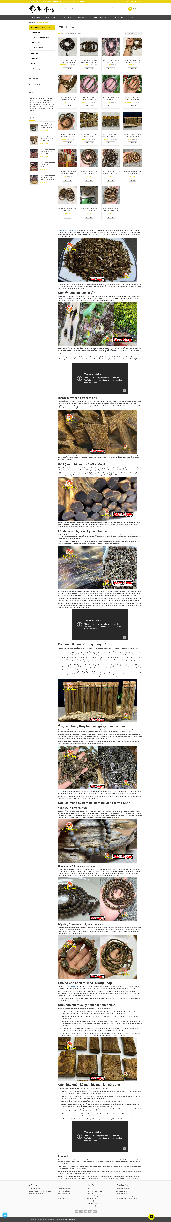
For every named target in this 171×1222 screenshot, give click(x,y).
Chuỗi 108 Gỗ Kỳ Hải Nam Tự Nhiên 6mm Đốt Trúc (132, 61)
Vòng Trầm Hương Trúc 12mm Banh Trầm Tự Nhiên (47, 164)
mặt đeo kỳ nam (42, 106)
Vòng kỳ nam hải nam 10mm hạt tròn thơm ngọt (67, 209)
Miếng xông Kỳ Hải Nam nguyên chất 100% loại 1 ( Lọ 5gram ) (111, 135)
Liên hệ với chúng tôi (35, 1196)
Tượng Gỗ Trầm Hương (40, 37)
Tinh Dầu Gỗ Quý (37, 48)
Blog (132, 17)
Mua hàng (67, 69)
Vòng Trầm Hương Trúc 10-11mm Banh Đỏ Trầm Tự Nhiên (47, 151)
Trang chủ (36, 17)
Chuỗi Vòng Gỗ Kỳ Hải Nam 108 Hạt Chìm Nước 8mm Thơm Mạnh (67, 61)
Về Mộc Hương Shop (64, 1188)
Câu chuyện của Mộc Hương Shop (40, 1191)
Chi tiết (89, 180)
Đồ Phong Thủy (36, 63)
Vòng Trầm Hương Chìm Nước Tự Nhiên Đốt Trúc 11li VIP (46, 138)
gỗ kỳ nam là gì (37, 102)
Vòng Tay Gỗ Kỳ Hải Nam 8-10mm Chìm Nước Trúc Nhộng (89, 98)
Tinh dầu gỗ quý (99, 17)
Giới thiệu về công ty (35, 1188)
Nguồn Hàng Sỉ (63, 1198)
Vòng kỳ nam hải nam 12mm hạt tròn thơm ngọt (133, 172)
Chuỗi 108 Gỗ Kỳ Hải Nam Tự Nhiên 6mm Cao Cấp (67, 98)
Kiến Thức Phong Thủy (65, 1196)
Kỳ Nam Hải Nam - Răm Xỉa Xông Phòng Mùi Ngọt (67, 172)
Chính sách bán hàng (122, 1188)
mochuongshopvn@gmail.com (52, 1)
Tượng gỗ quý (36, 69)
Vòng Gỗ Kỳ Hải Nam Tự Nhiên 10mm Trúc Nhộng (67, 135)
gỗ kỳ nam (39, 100)
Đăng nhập (129, 1)
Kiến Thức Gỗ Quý (64, 1191)
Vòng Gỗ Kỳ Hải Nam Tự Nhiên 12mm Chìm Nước (89, 61)
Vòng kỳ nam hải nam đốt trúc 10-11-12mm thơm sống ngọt (89, 209)
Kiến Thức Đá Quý (64, 1193)
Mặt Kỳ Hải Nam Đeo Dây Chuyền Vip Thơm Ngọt (89, 135)
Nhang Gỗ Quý (36, 53)
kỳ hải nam (46, 102)
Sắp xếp (123, 33)
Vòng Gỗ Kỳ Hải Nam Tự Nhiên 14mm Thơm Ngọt (132, 98)
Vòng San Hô (67, 17)
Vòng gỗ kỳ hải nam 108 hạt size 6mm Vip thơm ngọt (111, 172)
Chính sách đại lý (121, 1191)
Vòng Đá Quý (82, 17)
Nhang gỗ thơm (118, 17)
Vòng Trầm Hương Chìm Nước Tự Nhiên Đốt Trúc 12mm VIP (46, 125)
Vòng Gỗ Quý (51, 17)
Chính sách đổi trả (121, 1193)
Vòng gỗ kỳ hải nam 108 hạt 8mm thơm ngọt (89, 172)
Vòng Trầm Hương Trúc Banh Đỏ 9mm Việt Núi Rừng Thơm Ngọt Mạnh (47, 177)
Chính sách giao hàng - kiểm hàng (127, 1198)
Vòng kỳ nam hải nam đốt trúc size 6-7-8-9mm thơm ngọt (111, 209)
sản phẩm (137, 9)
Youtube (81, 1)
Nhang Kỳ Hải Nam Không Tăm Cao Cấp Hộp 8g (132, 135)
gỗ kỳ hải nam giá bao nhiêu (38, 98)
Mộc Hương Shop (34, 84)
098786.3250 (35, 1)
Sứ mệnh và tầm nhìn (36, 1193)
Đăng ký (139, 1)
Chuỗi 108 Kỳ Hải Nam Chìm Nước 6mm (111, 61)
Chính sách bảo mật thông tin (125, 1196)
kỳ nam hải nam (46, 104)
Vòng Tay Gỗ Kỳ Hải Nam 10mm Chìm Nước (111, 98)
